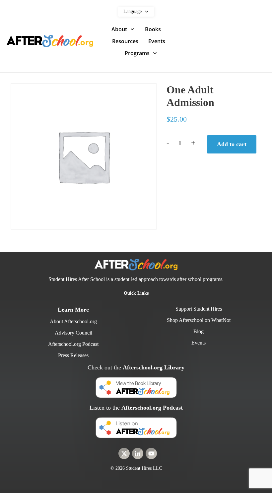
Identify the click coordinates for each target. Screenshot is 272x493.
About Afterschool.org (73, 321)
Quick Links (136, 293)
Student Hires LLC (144, 468)
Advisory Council (73, 333)
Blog (198, 331)
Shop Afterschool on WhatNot (199, 320)
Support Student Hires (198, 309)
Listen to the (136, 407)
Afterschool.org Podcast (73, 344)
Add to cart (231, 144)
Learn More (73, 309)
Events (198, 342)
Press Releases (73, 355)
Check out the (136, 367)
